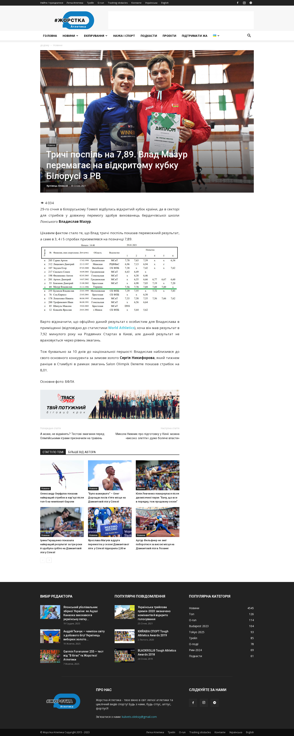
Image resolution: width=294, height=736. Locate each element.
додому (44, 45)
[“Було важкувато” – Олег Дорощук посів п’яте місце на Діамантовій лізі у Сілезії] (110, 475)
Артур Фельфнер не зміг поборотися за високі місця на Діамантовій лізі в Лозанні (155, 544)
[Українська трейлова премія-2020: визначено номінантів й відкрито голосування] (125, 612)
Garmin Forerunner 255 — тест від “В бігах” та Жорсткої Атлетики (83, 655)
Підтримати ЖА (194, 36)
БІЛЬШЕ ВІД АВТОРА (82, 452)
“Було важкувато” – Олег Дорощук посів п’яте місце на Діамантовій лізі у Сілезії (107, 497)
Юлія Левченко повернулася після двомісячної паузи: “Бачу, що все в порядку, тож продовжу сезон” (157, 497)
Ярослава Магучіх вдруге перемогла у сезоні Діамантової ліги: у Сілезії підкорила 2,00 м (108, 544)
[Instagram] (244, 3)
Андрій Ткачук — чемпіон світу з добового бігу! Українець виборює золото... (84, 635)
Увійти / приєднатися (51, 2)
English (165, 2)
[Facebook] (238, 3)
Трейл (90, 2)
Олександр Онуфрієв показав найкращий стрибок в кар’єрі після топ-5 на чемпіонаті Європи (62, 497)
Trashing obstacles (118, 2)
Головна (50, 36)
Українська (151, 2)
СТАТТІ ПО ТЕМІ (53, 452)
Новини (69, 36)
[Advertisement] (181, 20)
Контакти (136, 2)
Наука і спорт (124, 36)
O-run (101, 2)
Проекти (169, 36)
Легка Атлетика (74, 2)
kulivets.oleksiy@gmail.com (139, 717)
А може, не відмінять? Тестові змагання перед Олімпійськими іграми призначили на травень (72, 436)
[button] (249, 36)
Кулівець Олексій (57, 185)
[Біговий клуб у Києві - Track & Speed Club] (109, 404)
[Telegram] (251, 3)
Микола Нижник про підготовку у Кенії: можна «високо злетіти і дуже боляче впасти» (147, 436)
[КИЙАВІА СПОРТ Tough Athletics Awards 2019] (125, 636)
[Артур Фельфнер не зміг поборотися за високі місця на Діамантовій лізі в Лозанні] (157, 522)
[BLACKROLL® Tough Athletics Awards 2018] (125, 655)
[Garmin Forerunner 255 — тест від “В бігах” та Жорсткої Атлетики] (50, 656)
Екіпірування (94, 36)
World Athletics (121, 327)
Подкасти (149, 36)
